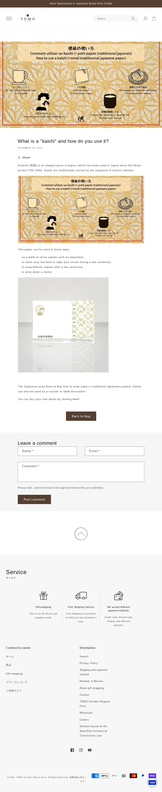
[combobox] (115, 18)
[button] (9, 18)
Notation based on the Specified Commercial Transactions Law (93, 731)
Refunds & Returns (91, 681)
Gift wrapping (14, 673)
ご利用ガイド (14, 690)
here (76, 399)
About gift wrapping (92, 688)
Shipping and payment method (93, 672)
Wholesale (86, 712)
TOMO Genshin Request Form (95, 704)
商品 (8, 664)
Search (84, 656)
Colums (84, 719)
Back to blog (81, 416)
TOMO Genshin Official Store (31, 777)
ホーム (10, 656)
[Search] (133, 18)
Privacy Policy (89, 663)
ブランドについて (16, 682)
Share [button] (26, 157)
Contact (84, 694)
